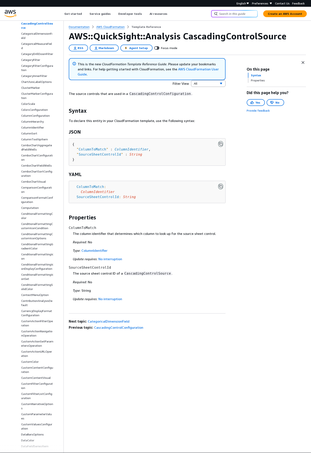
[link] (146, 27)
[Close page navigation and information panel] (303, 62)
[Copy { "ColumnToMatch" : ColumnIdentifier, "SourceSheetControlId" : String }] (220, 144)
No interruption (110, 259)
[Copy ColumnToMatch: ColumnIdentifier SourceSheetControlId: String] (220, 186)
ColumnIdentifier (132, 149)
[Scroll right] (170, 13)
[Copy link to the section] (65, 111)
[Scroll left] (61, 13)
